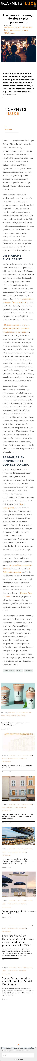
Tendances (28, 671)
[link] (18, 696)
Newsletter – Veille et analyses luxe (18, 27)
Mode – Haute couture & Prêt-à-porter (13, 715)
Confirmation (18, 1059)
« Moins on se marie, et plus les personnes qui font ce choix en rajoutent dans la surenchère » (16, 328)
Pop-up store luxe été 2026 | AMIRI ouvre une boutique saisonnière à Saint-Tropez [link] (17, 816)
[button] (18, 1048)
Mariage (19, 671)
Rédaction (8, 129)
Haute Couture (8, 671)
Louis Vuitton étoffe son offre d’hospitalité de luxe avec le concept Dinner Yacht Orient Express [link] (18, 861)
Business (7, 25)
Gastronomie (10, 33)
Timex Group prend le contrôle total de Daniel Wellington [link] (17, 981)
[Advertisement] (18, 1024)
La (6, 126)
